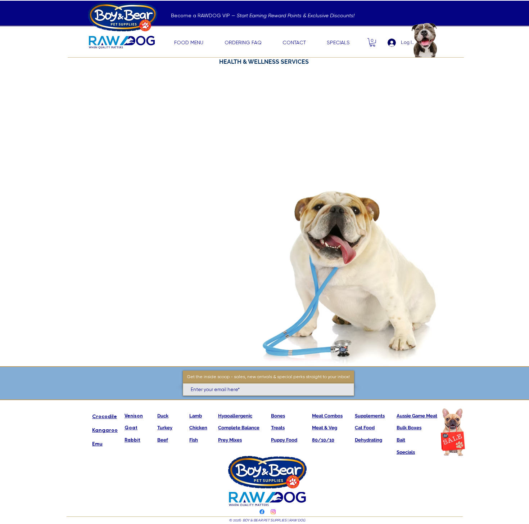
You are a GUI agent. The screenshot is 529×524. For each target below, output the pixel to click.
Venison (134, 415)
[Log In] (389, 42)
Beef (162, 440)
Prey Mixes (230, 440)
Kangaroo (105, 430)
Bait (401, 440)
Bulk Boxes (409, 427)
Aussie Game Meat (417, 415)
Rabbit (132, 440)
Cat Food (365, 427)
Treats (278, 427)
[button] (372, 42)
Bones (278, 415)
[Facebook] (262, 512)
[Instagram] (273, 512)
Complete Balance (238, 427)
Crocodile (104, 416)
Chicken (198, 427)
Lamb (195, 415)
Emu (97, 444)
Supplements (370, 415)
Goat (131, 427)
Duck (162, 415)
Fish (193, 440)
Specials (406, 452)
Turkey (164, 427)
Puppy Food (284, 440)
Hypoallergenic (235, 415)
